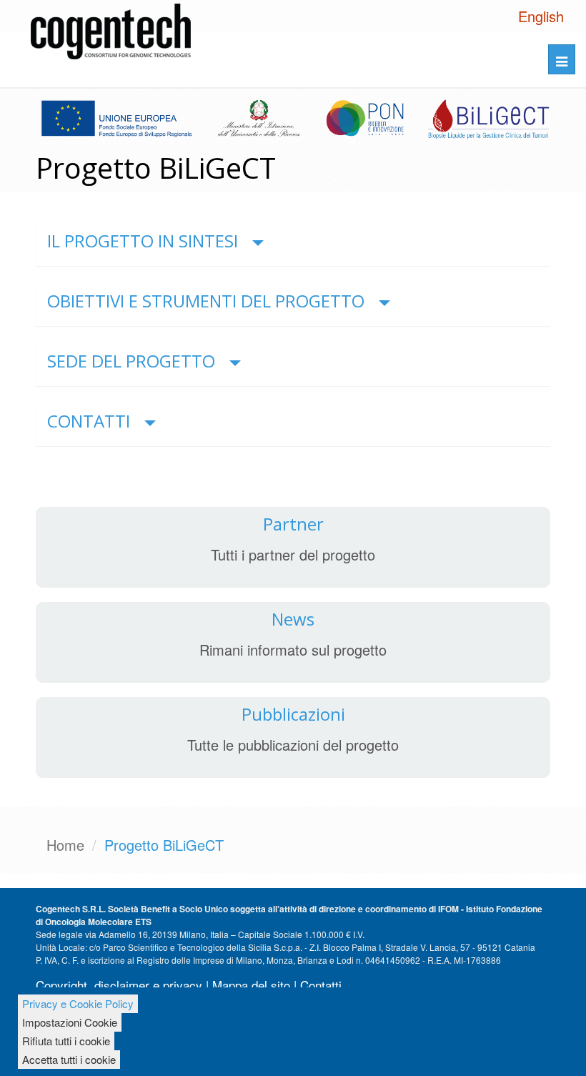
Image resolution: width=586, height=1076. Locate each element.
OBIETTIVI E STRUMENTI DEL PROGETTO (205, 300)
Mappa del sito (251, 985)
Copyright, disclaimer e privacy (119, 985)
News (293, 619)
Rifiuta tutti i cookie (66, 1040)
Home (65, 844)
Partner (293, 523)
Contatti (321, 985)
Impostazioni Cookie (69, 1022)
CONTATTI (88, 421)
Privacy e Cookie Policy (78, 1003)
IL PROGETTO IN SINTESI (142, 240)
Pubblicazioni (293, 714)
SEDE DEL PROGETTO (131, 360)
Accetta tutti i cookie (69, 1059)
